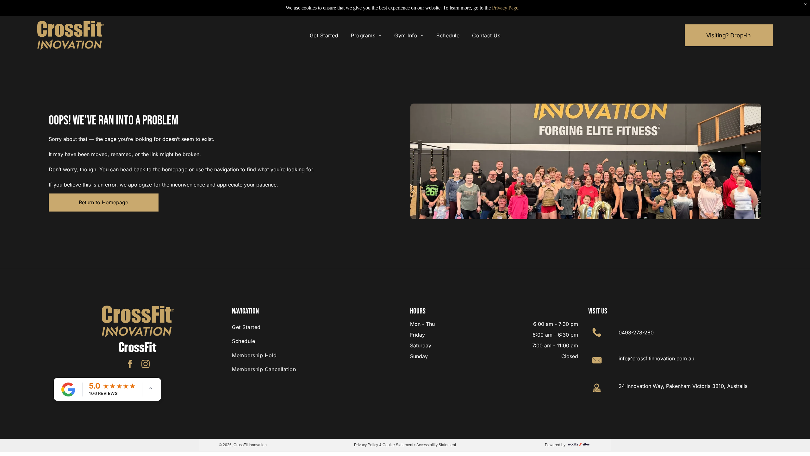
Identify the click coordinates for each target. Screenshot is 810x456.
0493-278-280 (636, 332)
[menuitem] (324, 35)
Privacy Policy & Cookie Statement (383, 444)
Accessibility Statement (436, 444)
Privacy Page (505, 7)
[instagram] (146, 365)
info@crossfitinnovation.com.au (656, 358)
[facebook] (130, 365)
